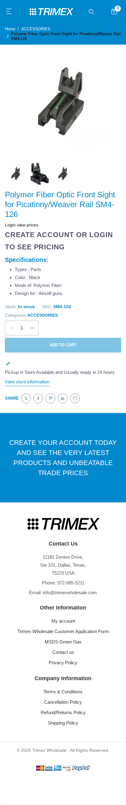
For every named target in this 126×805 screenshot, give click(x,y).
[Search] (91, 11)
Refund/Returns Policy (63, 712)
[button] (9, 11)
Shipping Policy (63, 722)
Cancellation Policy (63, 702)
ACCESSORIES (42, 315)
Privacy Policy (63, 662)
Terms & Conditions (63, 691)
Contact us (63, 652)
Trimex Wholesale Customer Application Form (63, 631)
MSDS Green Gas (63, 641)
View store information (27, 381)
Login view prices (21, 224)
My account (63, 621)
